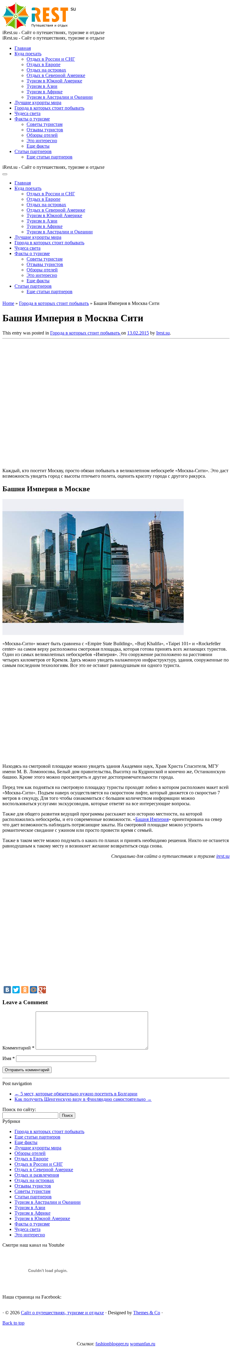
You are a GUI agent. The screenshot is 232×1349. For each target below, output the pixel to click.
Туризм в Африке (45, 91)
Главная (22, 48)
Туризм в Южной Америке (54, 80)
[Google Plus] (42, 989)
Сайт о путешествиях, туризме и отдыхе (62, 1312)
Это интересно (42, 140)
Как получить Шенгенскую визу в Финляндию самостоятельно (83, 1099)
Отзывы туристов (45, 129)
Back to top (13, 1322)
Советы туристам (45, 124)
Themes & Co (146, 1312)
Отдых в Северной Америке (56, 75)
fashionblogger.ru (112, 1343)
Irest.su (163, 332)
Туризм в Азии (42, 86)
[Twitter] (16, 989)
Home (8, 303)
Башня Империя (152, 819)
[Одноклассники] (24, 989)
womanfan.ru (142, 1343)
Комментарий (18, 1047)
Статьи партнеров (33, 151)
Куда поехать (27, 53)
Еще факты (38, 146)
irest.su (223, 856)
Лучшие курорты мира (37, 102)
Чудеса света (27, 113)
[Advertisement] (90, 401)
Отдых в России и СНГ (51, 59)
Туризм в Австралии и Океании (60, 97)
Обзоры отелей (42, 135)
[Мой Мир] (33, 989)
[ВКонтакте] (7, 989)
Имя (8, 1058)
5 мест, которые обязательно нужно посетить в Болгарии (75, 1093)
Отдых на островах (46, 69)
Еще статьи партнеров (49, 156)
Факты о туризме (32, 118)
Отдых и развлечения (36, 1175)
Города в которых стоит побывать (49, 108)
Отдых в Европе (43, 64)
